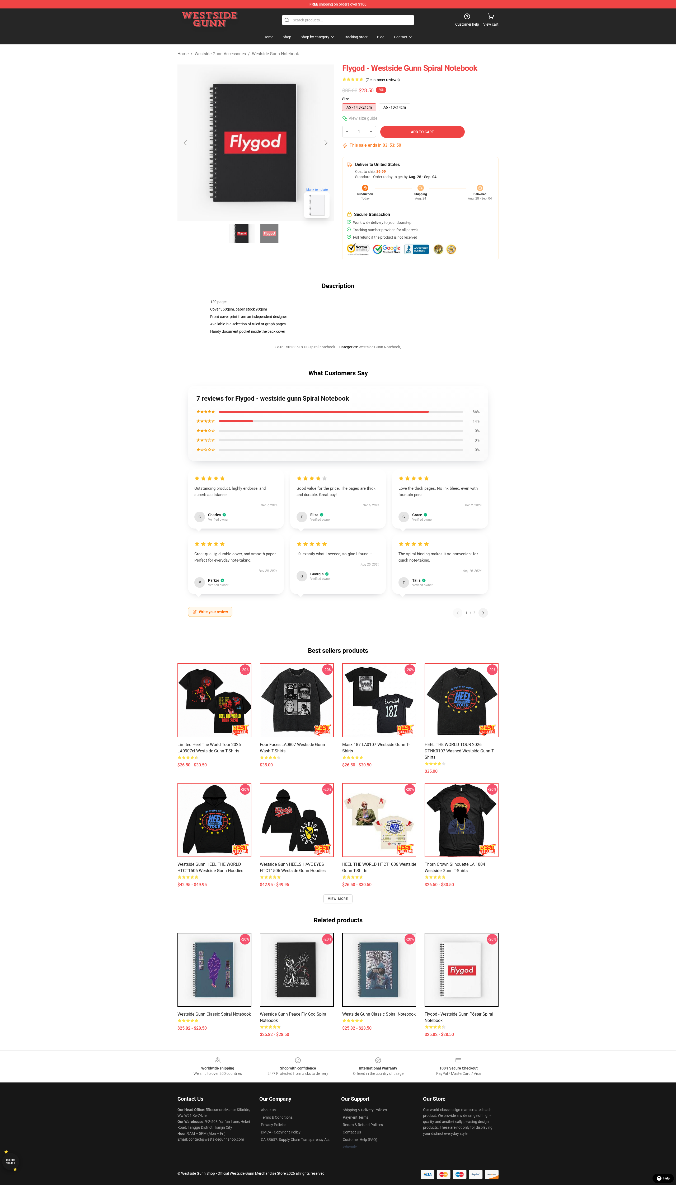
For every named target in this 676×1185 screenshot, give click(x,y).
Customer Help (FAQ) (360, 1139)
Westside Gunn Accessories (220, 53)
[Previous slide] (185, 142)
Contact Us (352, 1132)
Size (345, 99)
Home (183, 53)
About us (268, 1110)
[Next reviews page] (483, 613)
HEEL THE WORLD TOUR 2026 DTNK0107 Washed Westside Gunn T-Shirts (460, 751)
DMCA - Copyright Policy (281, 1132)
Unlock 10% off (10, 1161)
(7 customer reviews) (382, 80)
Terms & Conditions (277, 1117)
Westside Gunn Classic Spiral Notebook (214, 1014)
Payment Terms (355, 1117)
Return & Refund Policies (363, 1125)
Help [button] (666, 1178)
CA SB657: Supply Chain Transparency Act (295, 1139)
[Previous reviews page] (457, 613)
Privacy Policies (273, 1125)
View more (338, 899)
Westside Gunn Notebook (275, 53)
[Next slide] (325, 142)
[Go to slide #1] (242, 233)
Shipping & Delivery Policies (365, 1110)
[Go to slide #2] (269, 233)
